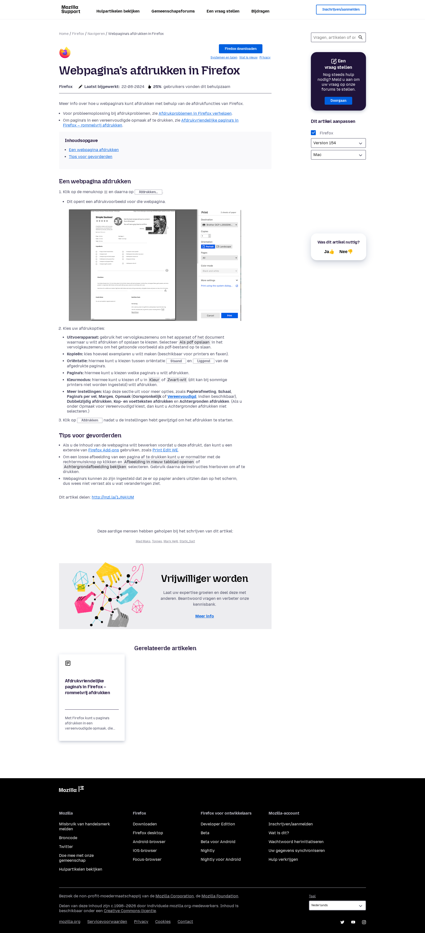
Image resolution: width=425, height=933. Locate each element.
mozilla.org (69, 921)
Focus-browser (147, 859)
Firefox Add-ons (103, 450)
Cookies (163, 921)
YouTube (353, 922)
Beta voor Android (218, 841)
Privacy (265, 57)
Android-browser (149, 841)
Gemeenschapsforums (173, 11)
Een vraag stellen (223, 11)
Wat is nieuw (248, 57)
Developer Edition (218, 824)
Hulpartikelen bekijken (118, 11)
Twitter (66, 846)
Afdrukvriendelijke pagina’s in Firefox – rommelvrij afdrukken (87, 686)
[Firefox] (65, 53)
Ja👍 (329, 251)
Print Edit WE (165, 450)
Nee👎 (346, 251)
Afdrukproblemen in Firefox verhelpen (195, 113)
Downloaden (145, 824)
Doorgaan (338, 101)
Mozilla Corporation (174, 896)
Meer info (204, 616)
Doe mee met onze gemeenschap (76, 858)
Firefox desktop (148, 833)
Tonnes (157, 541)
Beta (205, 833)
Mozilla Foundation (219, 896)
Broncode (68, 837)
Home (64, 34)
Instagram (364, 922)
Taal (312, 896)
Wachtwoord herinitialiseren (296, 841)
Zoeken (360, 37)
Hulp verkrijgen (283, 859)
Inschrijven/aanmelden (341, 9)
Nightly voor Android (221, 859)
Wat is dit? (279, 833)
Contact (185, 921)
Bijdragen (260, 11)
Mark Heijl (171, 541)
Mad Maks (143, 541)
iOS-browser (145, 850)
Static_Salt (187, 541)
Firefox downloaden (241, 49)
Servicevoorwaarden (107, 921)
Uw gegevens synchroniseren (297, 850)
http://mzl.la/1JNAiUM (113, 497)
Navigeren (96, 34)
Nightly (208, 850)
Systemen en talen (224, 57)
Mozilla (71, 790)
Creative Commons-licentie (130, 910)
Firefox (78, 34)
